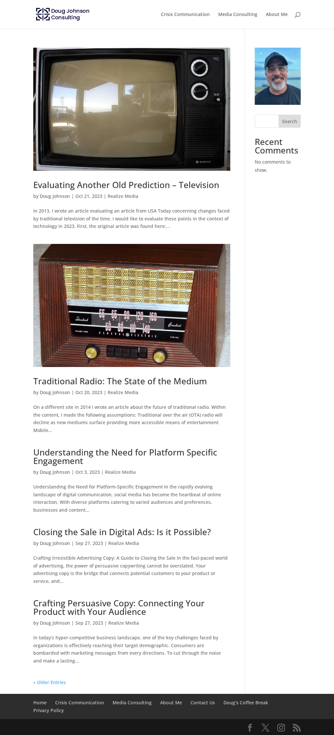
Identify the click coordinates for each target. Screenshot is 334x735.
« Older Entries (49, 682)
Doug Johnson (55, 196)
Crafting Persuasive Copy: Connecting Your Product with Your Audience (119, 607)
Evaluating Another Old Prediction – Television (126, 185)
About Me (277, 14)
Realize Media (123, 196)
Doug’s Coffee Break (245, 702)
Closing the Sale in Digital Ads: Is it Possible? (122, 532)
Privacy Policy (48, 710)
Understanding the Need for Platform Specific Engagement (125, 456)
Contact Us (202, 702)
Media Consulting (237, 14)
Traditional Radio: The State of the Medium (120, 381)
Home (40, 702)
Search (289, 121)
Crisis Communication (185, 14)
